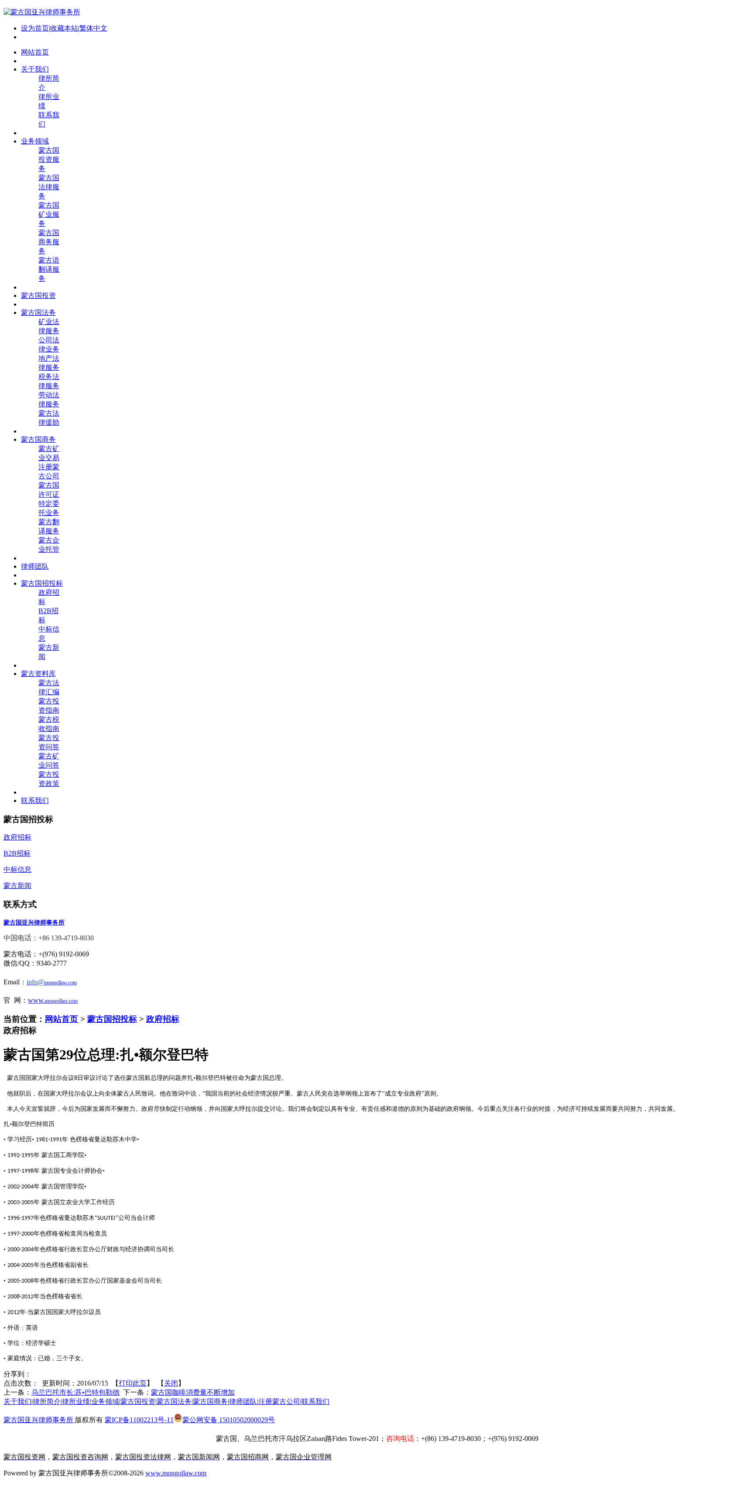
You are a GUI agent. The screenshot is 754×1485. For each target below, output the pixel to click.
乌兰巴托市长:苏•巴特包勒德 (75, 1392)
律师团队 (243, 1401)
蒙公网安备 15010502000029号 (228, 1420)
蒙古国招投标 (112, 1019)
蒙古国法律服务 (48, 187)
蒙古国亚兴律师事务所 (39, 1420)
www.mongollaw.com (175, 1473)
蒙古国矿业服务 (48, 214)
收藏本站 (64, 28)
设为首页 (35, 28)
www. (36, 1000)
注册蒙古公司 (279, 1401)
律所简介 (47, 1401)
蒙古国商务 (210, 1401)
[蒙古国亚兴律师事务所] (41, 12)
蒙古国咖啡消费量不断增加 (193, 1392)
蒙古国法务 (174, 1401)
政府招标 (162, 1019)
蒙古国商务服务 (48, 242)
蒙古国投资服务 (48, 159)
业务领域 (105, 1401)
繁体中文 (93, 28)
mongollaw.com (61, 1001)
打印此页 (133, 1383)
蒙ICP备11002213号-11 (139, 1420)
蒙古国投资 (137, 1401)
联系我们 (315, 1401)
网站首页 (61, 1019)
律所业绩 (76, 1401)
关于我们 (17, 1401)
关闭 (171, 1383)
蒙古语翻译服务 (48, 269)
